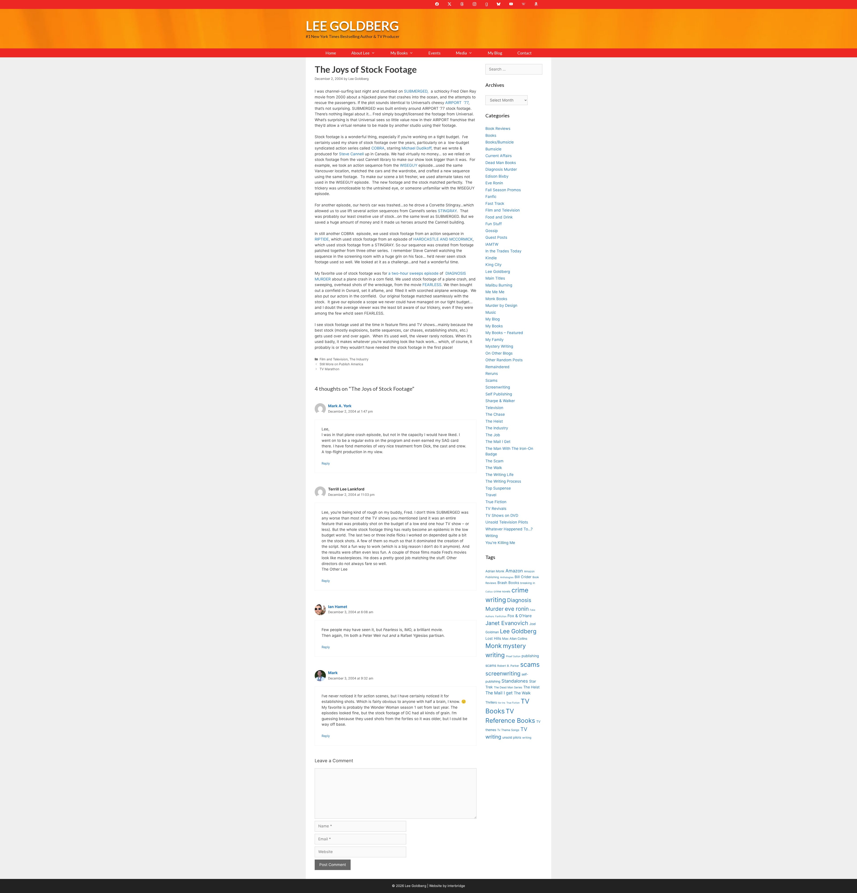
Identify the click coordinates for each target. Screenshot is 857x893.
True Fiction (495, 502)
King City (493, 264)
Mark (333, 673)
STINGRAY (447, 211)
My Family (494, 339)
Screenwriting (497, 387)
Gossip (491, 230)
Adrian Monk (494, 571)
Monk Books (496, 299)
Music (490, 312)
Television (494, 407)
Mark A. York (340, 406)
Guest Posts (496, 237)
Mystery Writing (499, 346)
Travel (490, 495)
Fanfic (490, 196)
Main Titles (495, 278)
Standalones (514, 681)
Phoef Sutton (513, 656)
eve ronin (517, 608)
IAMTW (491, 244)
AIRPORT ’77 (456, 102)
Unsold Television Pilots (506, 522)
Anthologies (507, 577)
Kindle (491, 258)
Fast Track (494, 203)
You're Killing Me (500, 542)
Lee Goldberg (352, 25)
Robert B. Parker (508, 665)
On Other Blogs (499, 353)
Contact (524, 52)
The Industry (358, 359)
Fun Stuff (493, 224)
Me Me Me (494, 292)
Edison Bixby (496, 176)
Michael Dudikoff (416, 148)
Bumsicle (493, 149)
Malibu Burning (498, 285)
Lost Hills (493, 638)
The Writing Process (503, 481)
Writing (491, 536)
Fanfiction (500, 616)
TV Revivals (495, 508)
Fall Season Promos (503, 190)
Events (434, 52)
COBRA (378, 148)
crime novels (502, 591)
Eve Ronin (494, 183)
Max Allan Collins (514, 638)
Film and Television (334, 359)
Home (330, 52)
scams (530, 664)
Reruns (491, 373)
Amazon (514, 570)
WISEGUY (408, 165)
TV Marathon (329, 369)
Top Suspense (498, 488)
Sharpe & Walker (500, 401)
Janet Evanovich (506, 623)
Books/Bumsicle (499, 142)
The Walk (493, 467)
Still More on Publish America (341, 364)
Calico (489, 591)
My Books (399, 52)
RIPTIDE (322, 239)
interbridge (456, 886)
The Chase (495, 414)
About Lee (360, 52)
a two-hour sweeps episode (413, 273)
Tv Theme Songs (508, 730)
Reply (326, 463)
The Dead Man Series (508, 687)
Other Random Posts (504, 360)
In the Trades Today (503, 251)
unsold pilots (511, 737)
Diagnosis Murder (501, 169)
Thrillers (491, 702)
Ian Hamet (337, 606)
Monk (493, 646)
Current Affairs (498, 156)
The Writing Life (499, 474)
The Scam (494, 461)
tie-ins (501, 702)
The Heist (494, 421)
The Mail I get (499, 693)
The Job (492, 435)
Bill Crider (523, 577)
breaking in (527, 583)
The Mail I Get (497, 441)
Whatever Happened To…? (509, 529)
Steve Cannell (351, 154)
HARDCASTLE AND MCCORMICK (443, 239)
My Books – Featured (504, 332)
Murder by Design (501, 305)
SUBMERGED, (417, 91)
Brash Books (508, 582)
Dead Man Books (500, 162)
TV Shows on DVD (501, 515)
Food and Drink (499, 217)
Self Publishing (498, 394)
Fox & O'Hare (520, 615)
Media (461, 52)
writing (526, 737)
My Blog (495, 52)
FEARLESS (431, 284)
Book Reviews (497, 128)
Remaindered (497, 367)
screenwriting (502, 673)
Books (490, 135)
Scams (491, 380)
